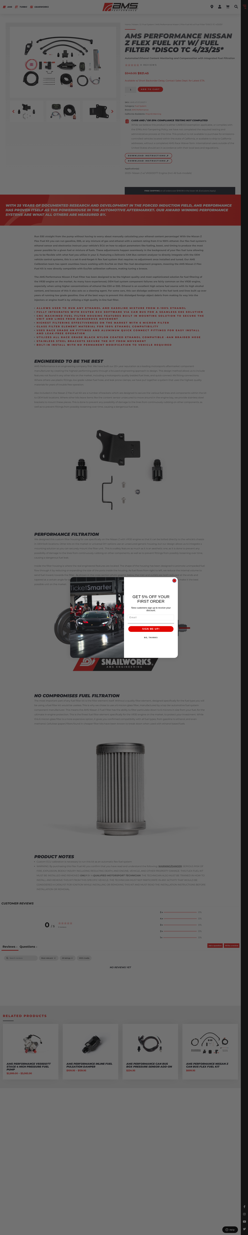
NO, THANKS (151, 638)
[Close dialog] (174, 581)
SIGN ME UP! (151, 629)
